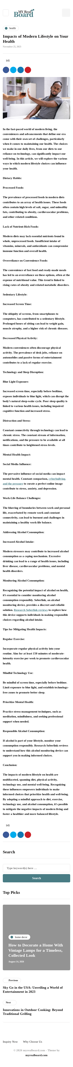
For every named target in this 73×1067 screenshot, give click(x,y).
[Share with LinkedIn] (20, 70)
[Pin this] (28, 70)
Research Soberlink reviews (31, 609)
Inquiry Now (10, 1041)
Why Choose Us (32, 1041)
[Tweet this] (13, 70)
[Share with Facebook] (6, 70)
